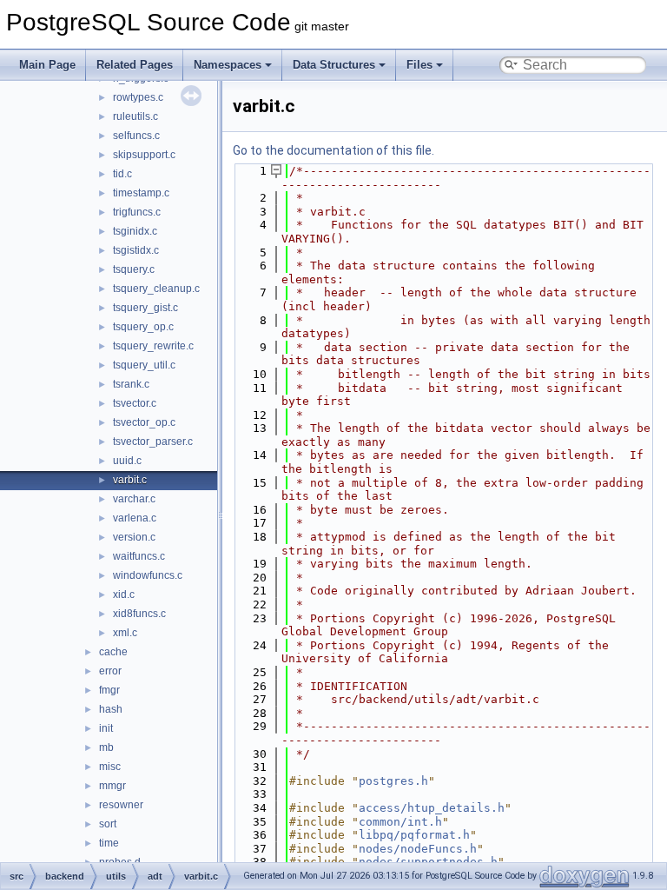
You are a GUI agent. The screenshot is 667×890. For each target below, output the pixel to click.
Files (419, 64)
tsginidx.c (135, 231)
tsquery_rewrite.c (153, 346)
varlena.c (134, 518)
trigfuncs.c (137, 212)
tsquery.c (134, 269)
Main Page (47, 64)
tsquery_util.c (144, 365)
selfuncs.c (136, 136)
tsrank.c (131, 384)
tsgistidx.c (136, 250)
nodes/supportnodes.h (428, 861)
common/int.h (400, 821)
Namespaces (227, 64)
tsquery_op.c (143, 327)
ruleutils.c (135, 116)
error (110, 671)
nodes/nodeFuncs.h (418, 848)
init (106, 728)
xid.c (124, 594)
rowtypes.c (138, 97)
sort (107, 824)
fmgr (109, 690)
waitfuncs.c (139, 556)
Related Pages (134, 64)
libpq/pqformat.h (414, 834)
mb (106, 747)
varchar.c (134, 499)
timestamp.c (141, 193)
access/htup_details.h (432, 807)
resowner (121, 805)
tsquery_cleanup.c (156, 288)
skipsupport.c (144, 155)
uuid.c (127, 461)
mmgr (112, 786)
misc (110, 766)
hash (110, 709)
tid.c (122, 174)
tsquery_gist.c (145, 308)
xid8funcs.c (139, 614)
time (109, 843)
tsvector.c (134, 403)
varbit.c (130, 480)
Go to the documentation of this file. (333, 150)
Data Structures (334, 64)
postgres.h (393, 780)
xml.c (125, 633)
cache (113, 652)
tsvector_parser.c (153, 441)
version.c (134, 537)
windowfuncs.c (147, 575)
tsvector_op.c (144, 422)
